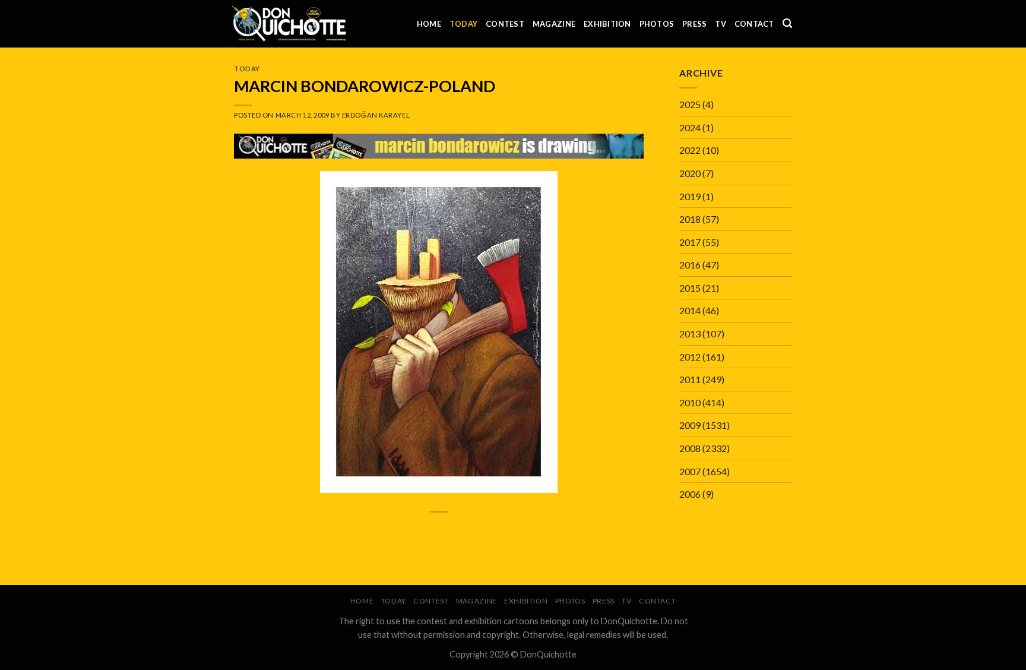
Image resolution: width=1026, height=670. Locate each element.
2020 (690, 173)
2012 (690, 356)
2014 (690, 310)
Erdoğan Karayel (376, 115)
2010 (690, 402)
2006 (690, 494)
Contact (754, 24)
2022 (690, 150)
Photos (656, 24)
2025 (690, 104)
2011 (690, 379)
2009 (690, 425)
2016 (690, 264)
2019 (690, 196)
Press (694, 24)
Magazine (554, 24)
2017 (690, 242)
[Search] (787, 23)
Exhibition (607, 24)
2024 (690, 127)
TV (720, 24)
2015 (690, 287)
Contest (505, 24)
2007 (690, 471)
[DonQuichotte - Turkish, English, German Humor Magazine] (289, 23)
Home (429, 24)
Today (463, 24)
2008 (690, 448)
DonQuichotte (548, 654)
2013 (690, 333)
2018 (690, 219)
